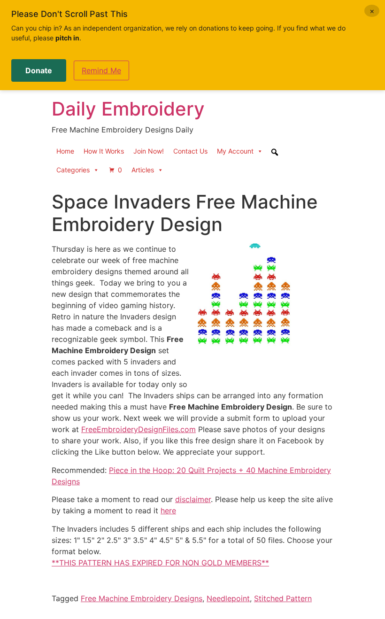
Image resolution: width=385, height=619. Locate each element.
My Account (235, 151)
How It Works (104, 151)
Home (65, 151)
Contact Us (190, 151)
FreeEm (94, 429)
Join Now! (148, 151)
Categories (73, 170)
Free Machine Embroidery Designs (141, 598)
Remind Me (101, 70)
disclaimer (193, 499)
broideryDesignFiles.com (152, 429)
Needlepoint (228, 598)
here (168, 510)
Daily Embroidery (128, 108)
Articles (142, 170)
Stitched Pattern (283, 598)
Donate (38, 70)
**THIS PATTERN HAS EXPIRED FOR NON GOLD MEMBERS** (160, 562)
